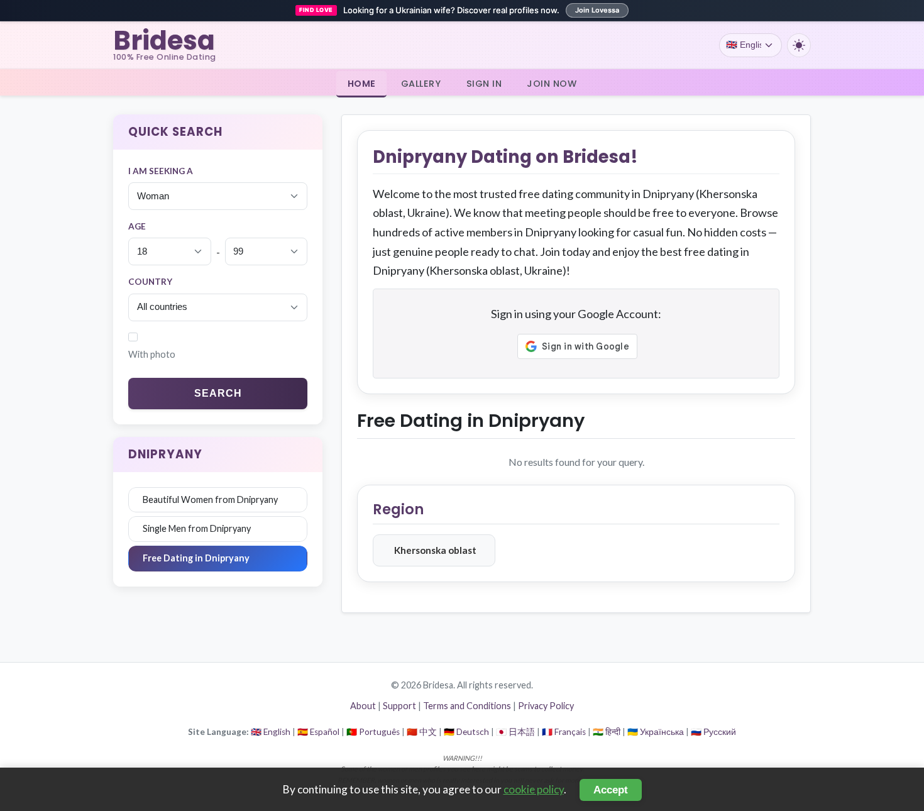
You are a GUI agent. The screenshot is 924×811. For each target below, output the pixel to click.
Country (150, 282)
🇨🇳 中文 (422, 732)
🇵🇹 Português (373, 732)
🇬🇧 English (270, 732)
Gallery (421, 83)
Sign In (484, 83)
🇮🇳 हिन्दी (606, 732)
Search (218, 393)
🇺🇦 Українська (655, 732)
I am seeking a (160, 171)
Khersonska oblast (435, 550)
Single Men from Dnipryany (197, 528)
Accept (610, 789)
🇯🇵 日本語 (515, 732)
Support (399, 705)
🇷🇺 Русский (713, 732)
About (363, 705)
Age (137, 226)
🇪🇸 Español (318, 732)
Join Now (551, 83)
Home (362, 83)
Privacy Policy (546, 705)
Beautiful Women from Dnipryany (210, 499)
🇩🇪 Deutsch (466, 732)
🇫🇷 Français (564, 732)
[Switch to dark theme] (799, 45)
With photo (151, 354)
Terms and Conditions (467, 705)
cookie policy (533, 789)
